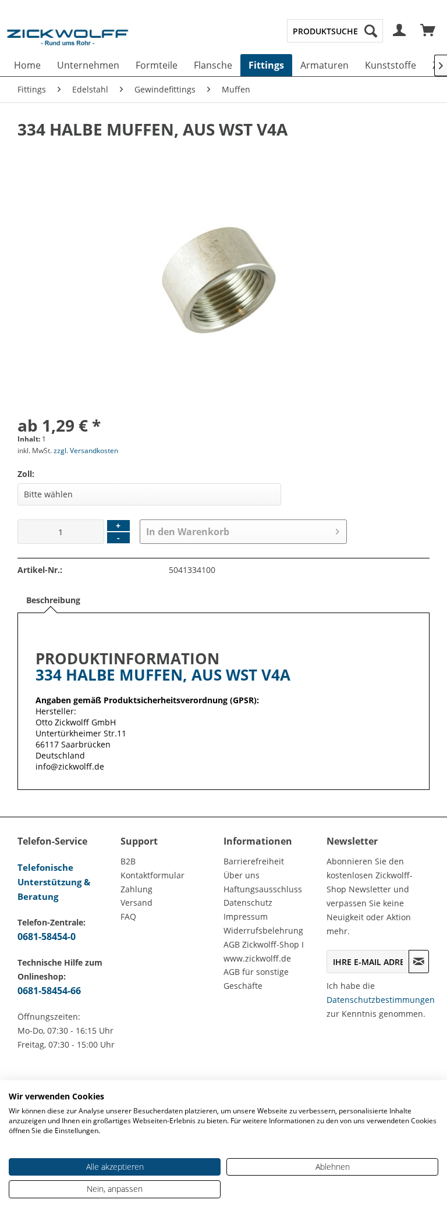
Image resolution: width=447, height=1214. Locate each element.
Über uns (242, 875)
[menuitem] (335, 30)
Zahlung (136, 889)
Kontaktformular (152, 875)
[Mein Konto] (399, 30)
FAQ (128, 916)
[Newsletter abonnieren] (419, 961)
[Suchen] (371, 30)
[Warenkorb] (428, 30)
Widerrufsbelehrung (263, 930)
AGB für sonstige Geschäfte (256, 978)
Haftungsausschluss (263, 889)
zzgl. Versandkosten (86, 450)
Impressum (246, 916)
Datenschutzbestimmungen (381, 999)
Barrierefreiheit (254, 861)
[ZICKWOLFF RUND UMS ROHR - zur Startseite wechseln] (67, 43)
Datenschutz (248, 902)
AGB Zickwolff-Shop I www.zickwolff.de (264, 951)
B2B (128, 861)
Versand (136, 902)
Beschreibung (53, 600)
